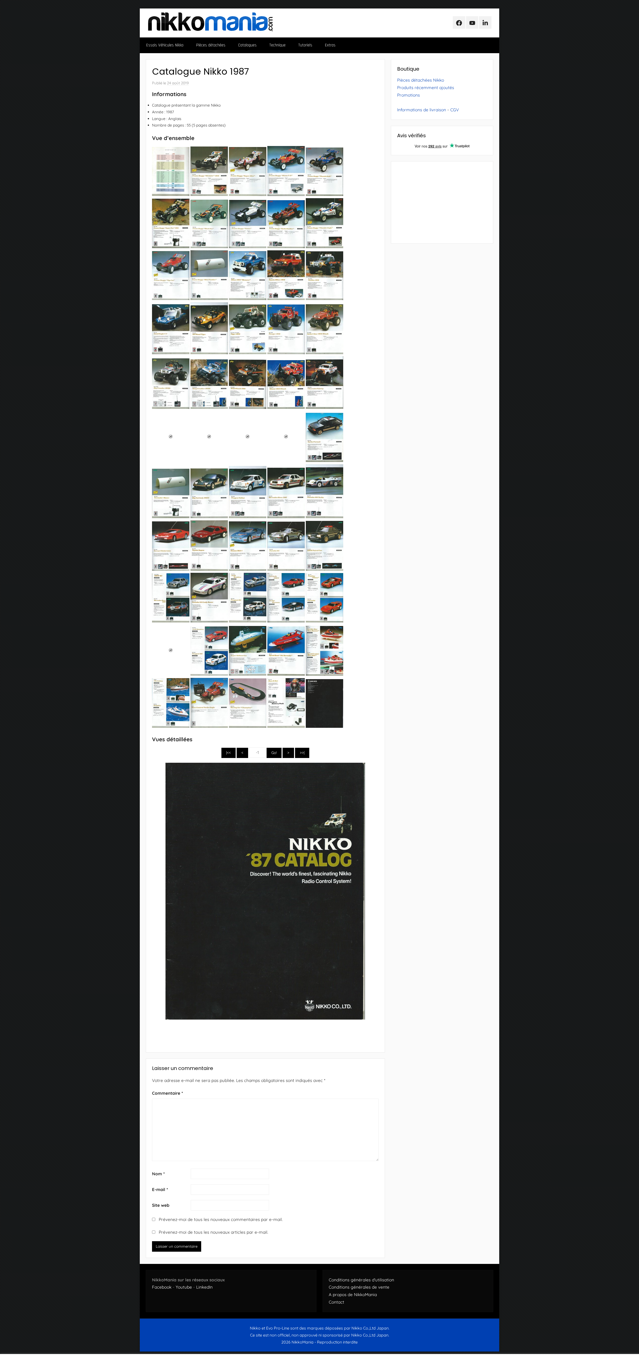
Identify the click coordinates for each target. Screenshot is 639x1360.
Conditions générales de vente (359, 1287)
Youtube (184, 1287)
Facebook (161, 1287)
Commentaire (167, 1093)
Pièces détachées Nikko (420, 80)
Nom (158, 1173)
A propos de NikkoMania (353, 1294)
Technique (277, 45)
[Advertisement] (442, 202)
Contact (336, 1302)
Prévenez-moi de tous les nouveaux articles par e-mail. (213, 1232)
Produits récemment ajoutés (425, 87)
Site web (160, 1205)
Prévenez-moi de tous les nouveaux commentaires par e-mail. (221, 1219)
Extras (330, 45)
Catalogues (247, 45)
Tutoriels (305, 45)
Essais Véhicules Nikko (164, 45)
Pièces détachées (210, 45)
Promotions (408, 95)
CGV (454, 109)
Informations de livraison (421, 109)
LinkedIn (204, 1287)
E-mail (160, 1189)
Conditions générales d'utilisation (361, 1279)
